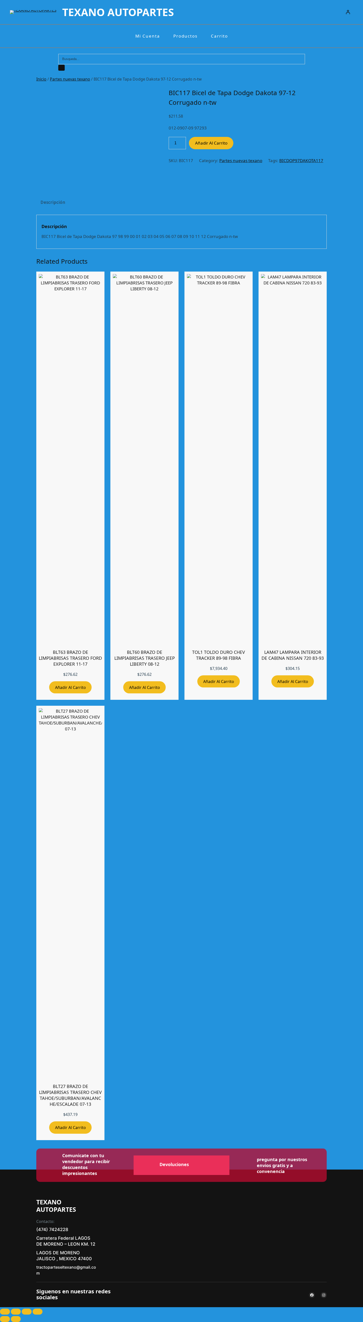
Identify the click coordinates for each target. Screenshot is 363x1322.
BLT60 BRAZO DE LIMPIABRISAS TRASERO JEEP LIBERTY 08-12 (144, 658)
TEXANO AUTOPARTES (118, 12)
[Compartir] (27, 1312)
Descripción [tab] (52, 202)
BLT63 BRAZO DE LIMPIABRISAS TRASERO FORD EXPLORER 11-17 (70, 658)
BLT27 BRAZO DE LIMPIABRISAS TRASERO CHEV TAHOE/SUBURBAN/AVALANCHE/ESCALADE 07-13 (70, 1095)
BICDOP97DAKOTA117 (301, 160)
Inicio (41, 79)
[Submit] (61, 68)
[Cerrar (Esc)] (37, 1312)
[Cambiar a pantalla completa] (16, 1312)
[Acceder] (348, 12)
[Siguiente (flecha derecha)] (16, 1319)
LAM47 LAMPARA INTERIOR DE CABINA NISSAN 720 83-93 (293, 655)
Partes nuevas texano (70, 79)
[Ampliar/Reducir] (5, 1312)
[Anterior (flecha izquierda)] (5, 1319)
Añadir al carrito (211, 143)
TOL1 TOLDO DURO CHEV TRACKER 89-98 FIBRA (218, 655)
